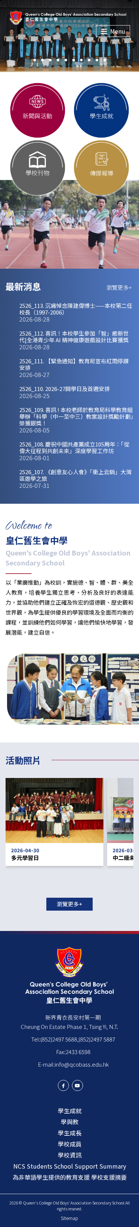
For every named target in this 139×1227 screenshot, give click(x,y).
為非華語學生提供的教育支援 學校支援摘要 (70, 1177)
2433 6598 (78, 1052)
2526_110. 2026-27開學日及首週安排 (64, 392)
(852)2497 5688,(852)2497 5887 (77, 1039)
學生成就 (70, 1110)
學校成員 (70, 1143)
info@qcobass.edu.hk (82, 1064)
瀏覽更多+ (119, 287)
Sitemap (69, 1217)
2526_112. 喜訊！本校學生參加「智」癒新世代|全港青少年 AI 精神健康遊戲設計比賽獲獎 (74, 340)
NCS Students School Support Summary (69, 1166)
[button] (35, 60)
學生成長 (70, 1132)
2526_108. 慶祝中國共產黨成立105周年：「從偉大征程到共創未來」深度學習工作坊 (74, 451)
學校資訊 (70, 1154)
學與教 (70, 1121)
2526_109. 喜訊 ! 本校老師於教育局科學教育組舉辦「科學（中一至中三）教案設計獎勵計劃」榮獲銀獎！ (76, 420)
